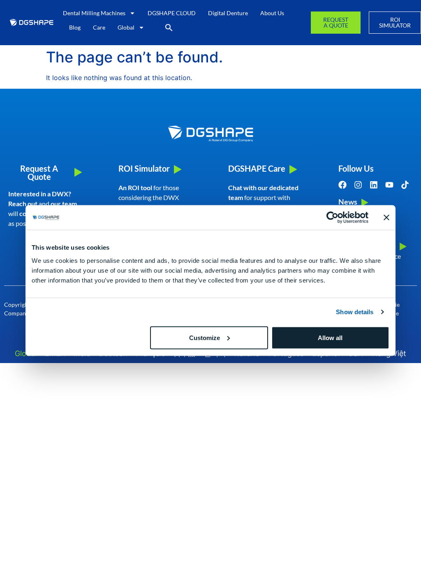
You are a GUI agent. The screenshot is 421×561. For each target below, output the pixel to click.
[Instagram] (358, 185)
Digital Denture (228, 12)
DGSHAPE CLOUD (172, 12)
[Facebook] (342, 185)
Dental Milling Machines (94, 12)
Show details (354, 311)
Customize (204, 337)
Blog (75, 27)
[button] (169, 27)
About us (272, 12)
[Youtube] (389, 185)
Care (99, 27)
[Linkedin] (374, 185)
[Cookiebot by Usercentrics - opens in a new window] (332, 218)
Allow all (330, 337)
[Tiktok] (405, 185)
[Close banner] (386, 218)
